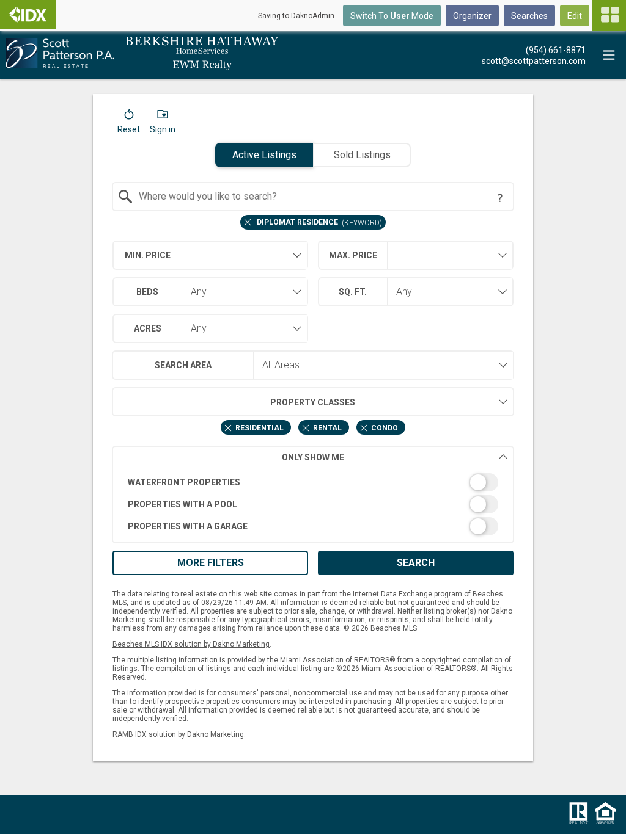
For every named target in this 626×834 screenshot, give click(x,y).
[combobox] (313, 196)
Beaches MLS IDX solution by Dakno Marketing (191, 644)
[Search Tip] (500, 197)
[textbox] (321, 196)
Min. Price (148, 255)
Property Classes (312, 402)
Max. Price (353, 255)
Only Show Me (313, 457)
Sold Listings (362, 155)
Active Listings (264, 155)
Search (416, 562)
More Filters (210, 562)
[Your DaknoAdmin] (28, 14)
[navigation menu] (609, 15)
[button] (129, 124)
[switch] (313, 482)
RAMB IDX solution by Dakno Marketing (178, 734)
